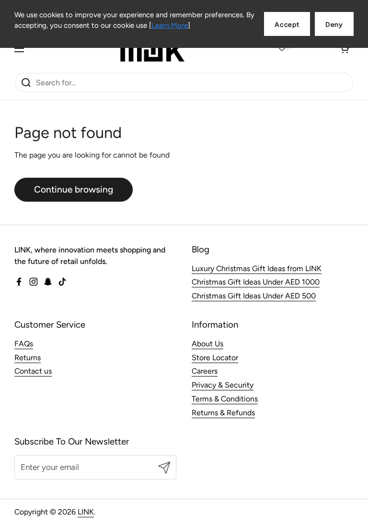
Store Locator (215, 357)
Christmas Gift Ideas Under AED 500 (254, 295)
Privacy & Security (222, 384)
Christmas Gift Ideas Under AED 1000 (256, 281)
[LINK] (152, 48)
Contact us (33, 371)
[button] (344, 48)
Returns (27, 357)
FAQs (23, 343)
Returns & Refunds (223, 412)
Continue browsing (73, 189)
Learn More (169, 25)
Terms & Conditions (225, 398)
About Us (207, 343)
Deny (334, 25)
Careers (205, 371)
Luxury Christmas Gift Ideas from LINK (257, 268)
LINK (86, 511)
